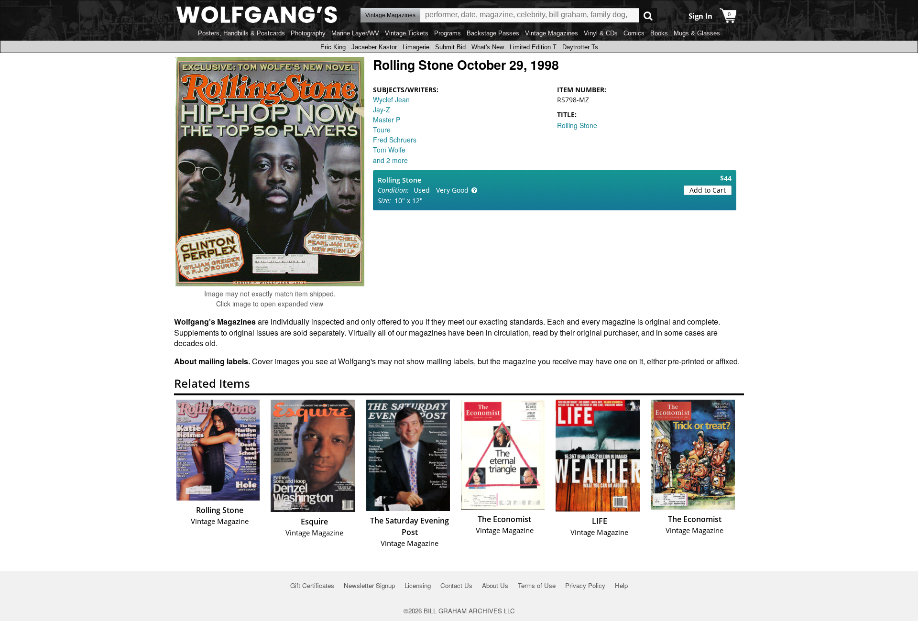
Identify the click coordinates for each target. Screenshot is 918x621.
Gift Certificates (312, 585)
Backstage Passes (493, 33)
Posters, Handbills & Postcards (241, 33)
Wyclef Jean (391, 99)
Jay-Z (381, 109)
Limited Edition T (533, 47)
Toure (382, 129)
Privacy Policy (585, 585)
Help (621, 585)
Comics (634, 33)
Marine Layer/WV (355, 33)
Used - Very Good (441, 190)
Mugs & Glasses (697, 33)
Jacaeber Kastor (374, 47)
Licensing (417, 585)
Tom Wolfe (389, 149)
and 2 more (390, 160)
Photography (308, 33)
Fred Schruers (394, 139)
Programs (447, 33)
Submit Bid (450, 47)
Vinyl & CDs (601, 33)
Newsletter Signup (369, 585)
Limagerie (416, 47)
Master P (386, 119)
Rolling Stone (577, 125)
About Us (495, 585)
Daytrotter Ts (580, 47)
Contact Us (456, 585)
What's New (487, 47)
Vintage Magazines (551, 33)
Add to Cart (707, 190)
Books (659, 33)
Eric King (333, 47)
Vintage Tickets (406, 33)
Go (648, 15)
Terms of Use (537, 585)
